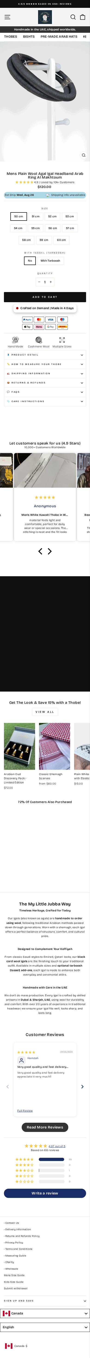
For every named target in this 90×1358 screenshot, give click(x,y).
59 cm (44, 240)
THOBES (10, 37)
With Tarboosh (50, 260)
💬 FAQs (13, 392)
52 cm (52, 216)
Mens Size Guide (14, 1275)
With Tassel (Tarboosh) (45, 252)
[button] (24, 182)
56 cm (52, 228)
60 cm (61, 240)
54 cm (18, 228)
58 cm (26, 240)
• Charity (9, 1262)
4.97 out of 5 (57, 1146)
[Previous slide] (7, 1086)
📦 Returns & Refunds (26, 382)
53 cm (70, 216)
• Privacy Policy (13, 1242)
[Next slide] (82, 1086)
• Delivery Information (17, 1229)
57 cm (70, 228)
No (30, 260)
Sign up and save (19, 1300)
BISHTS (29, 37)
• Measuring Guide (15, 1255)
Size (45, 208)
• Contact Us (11, 1222)
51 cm (36, 216)
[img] (26, 1052)
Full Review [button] (25, 1110)
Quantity (45, 273)
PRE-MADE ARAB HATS (59, 37)
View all (45, 711)
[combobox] (45, 1313)
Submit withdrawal (15, 1288)
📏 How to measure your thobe (34, 364)
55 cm (35, 228)
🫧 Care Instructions (26, 401)
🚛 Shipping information (29, 373)
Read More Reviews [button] (45, 1127)
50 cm (18, 216)
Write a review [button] (45, 1193)
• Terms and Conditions (18, 1249)
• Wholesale (11, 1268)
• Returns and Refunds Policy (21, 1236)
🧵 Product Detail (23, 354)
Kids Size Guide (14, 1281)
